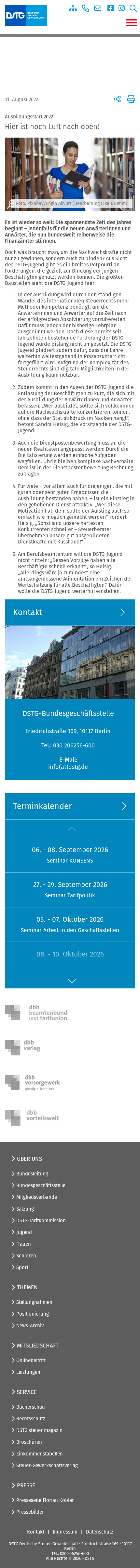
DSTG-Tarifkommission (41, 1221)
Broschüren (29, 1442)
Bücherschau (30, 1407)
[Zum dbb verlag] (36, 1047)
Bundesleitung (32, 1174)
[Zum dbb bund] (36, 1012)
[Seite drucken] (130, 98)
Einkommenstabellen (39, 1454)
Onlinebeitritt (31, 1360)
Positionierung (32, 1314)
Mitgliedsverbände (36, 1197)
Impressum (65, 1532)
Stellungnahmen (34, 1302)
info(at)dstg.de (68, 767)
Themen (27, 1287)
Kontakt (35, 1532)
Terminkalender (42, 806)
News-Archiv (30, 1326)
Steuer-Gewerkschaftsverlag (47, 1465)
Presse (26, 1485)
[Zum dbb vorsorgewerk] (36, 1083)
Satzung (25, 1209)
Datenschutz (99, 1532)
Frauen (23, 1244)
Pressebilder (30, 1512)
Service (27, 1392)
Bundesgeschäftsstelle (40, 1185)
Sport (22, 1267)
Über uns (29, 1159)
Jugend (24, 1232)
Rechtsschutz (30, 1419)
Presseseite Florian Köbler (45, 1500)
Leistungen (28, 1372)
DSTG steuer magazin (39, 1430)
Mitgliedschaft (38, 1345)
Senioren (26, 1256)
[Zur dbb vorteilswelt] (36, 1118)
